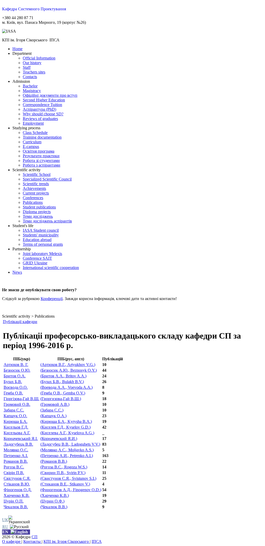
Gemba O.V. (62, 393)
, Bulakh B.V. (62, 381)
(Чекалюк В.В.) (53, 507)
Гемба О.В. (13, 393)
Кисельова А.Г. (17, 433)
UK (5, 520)
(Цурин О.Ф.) (52, 501)
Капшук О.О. (15, 416)
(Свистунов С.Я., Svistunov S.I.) (68, 478)
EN (5, 532)
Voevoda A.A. (66, 387)
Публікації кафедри (20, 321)
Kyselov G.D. (65, 427)
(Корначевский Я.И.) (58, 438)
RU (5, 527)
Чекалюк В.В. (16, 507)
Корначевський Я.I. (21, 438)
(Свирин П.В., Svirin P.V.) (62, 472)
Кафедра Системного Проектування (34, 9)
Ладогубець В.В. (18, 444)
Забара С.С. (14, 410)
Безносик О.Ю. (17, 370)
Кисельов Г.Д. (16, 427)
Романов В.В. (16, 461)
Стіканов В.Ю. (17, 484)
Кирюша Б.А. (15, 421)
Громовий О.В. (17, 404)
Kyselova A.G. (67, 433)
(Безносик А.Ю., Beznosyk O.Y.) (68, 370)
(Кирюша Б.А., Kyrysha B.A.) (66, 421)
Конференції (52, 298)
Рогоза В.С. (14, 467)
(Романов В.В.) (53, 461)
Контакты (32, 541)
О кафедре (11, 541)
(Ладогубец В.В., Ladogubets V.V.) (70, 444)
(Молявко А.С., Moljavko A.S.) (67, 450)
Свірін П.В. (14, 472)
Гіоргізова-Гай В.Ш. (21, 399)
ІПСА (97, 541)
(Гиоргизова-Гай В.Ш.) (60, 399)
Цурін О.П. (14, 501)
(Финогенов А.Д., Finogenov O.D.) (70, 490)
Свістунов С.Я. (17, 478)
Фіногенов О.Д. (18, 490)
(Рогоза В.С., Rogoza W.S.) (63, 467)
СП (35, 537)
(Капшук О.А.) (53, 416)
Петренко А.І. (16, 455)
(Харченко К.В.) (54, 495)
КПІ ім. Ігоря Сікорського (66, 541)
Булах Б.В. (13, 381)
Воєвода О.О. (16, 387)
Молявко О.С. (16, 450)
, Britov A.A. (63, 376)
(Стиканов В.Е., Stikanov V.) (65, 484)
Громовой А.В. (54, 404)
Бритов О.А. (15, 376)
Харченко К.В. (17, 495)
